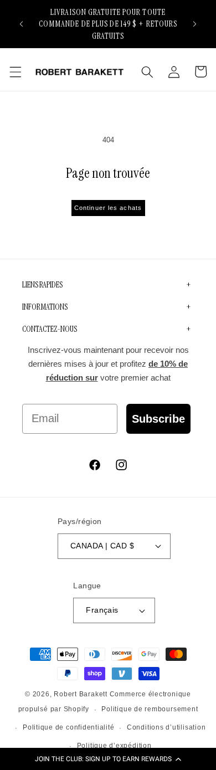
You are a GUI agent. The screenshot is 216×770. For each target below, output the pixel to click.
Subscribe (158, 419)
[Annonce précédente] (21, 24)
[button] (108, 759)
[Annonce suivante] (195, 24)
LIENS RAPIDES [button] (42, 285)
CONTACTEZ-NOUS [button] (49, 329)
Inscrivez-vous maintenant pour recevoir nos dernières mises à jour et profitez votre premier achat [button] (108, 364)
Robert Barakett (80, 694)
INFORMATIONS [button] (45, 307)
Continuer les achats (108, 207)
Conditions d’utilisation (166, 727)
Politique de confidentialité (69, 727)
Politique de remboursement (149, 709)
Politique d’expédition (114, 746)
